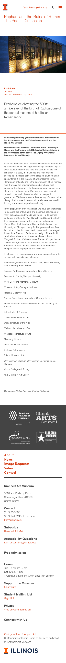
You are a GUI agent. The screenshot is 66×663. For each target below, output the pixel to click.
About (9, 455)
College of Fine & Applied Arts (20, 634)
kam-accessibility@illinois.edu (20, 542)
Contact (10, 472)
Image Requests (16, 464)
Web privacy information (17, 609)
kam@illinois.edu (13, 520)
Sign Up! (9, 598)
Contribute (10, 587)
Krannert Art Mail (13, 531)
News (8, 459)
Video (8, 468)
